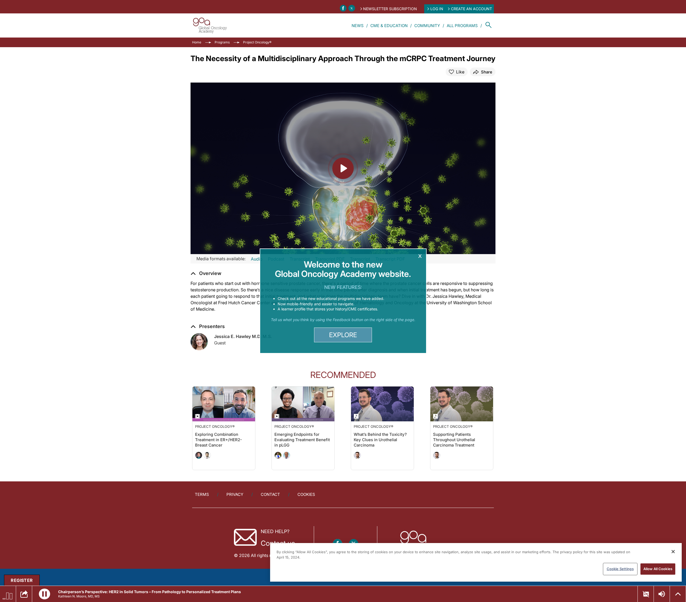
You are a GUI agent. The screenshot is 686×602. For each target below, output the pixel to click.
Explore (343, 335)
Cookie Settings (620, 569)
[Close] (673, 552)
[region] (476, 562)
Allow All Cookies (657, 569)
